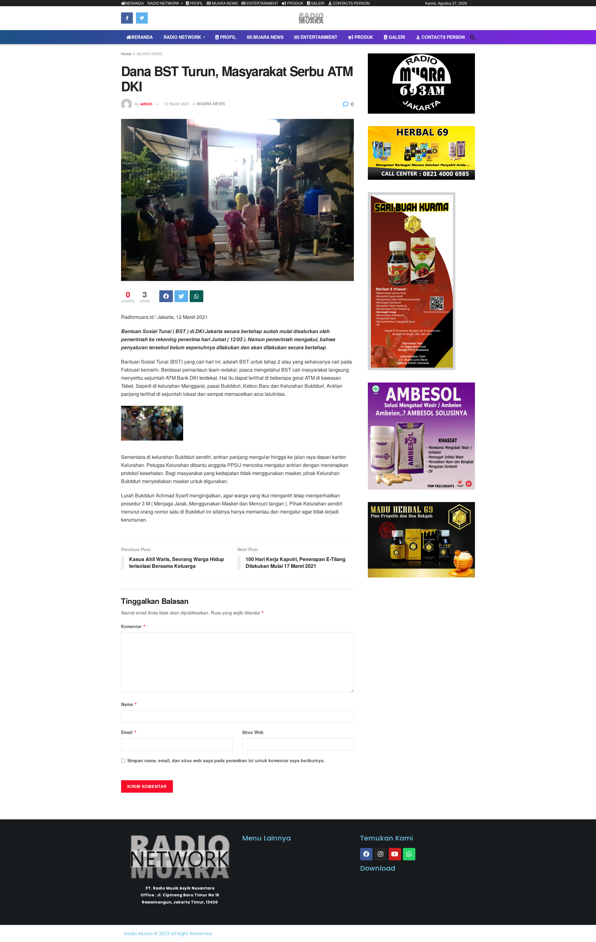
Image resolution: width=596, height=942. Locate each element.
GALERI (317, 3)
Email (129, 732)
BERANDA (134, 3)
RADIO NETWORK (163, 3)
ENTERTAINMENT (262, 3)
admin (146, 103)
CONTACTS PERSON (351, 3)
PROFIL (196, 3)
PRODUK (294, 3)
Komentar (133, 626)
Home (126, 53)
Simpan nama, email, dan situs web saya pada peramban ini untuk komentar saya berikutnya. (226, 760)
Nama (129, 704)
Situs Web (253, 732)
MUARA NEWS (224, 3)
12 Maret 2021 (177, 103)
